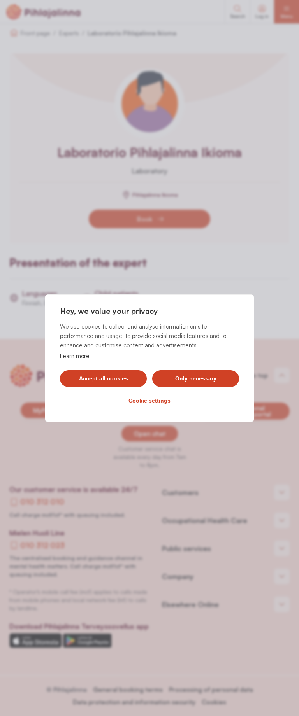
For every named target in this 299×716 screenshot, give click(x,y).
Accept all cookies (103, 378)
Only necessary (195, 378)
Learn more (75, 356)
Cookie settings (149, 400)
